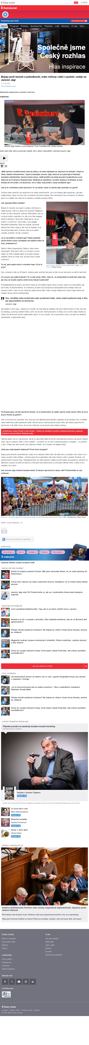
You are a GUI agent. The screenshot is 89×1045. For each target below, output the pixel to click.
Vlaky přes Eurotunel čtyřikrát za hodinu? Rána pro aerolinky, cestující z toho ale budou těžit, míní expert (41, 919)
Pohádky (31, 552)
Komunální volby (8, 942)
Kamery (65, 26)
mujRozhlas (6, 547)
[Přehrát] (4, 158)
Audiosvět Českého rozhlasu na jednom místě (17, 562)
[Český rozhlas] (8, 2)
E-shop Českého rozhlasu (15, 722)
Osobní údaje (15, 1010)
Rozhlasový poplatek (53, 955)
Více (83, 26)
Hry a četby (7, 552)
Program (14, 26)
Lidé (57, 26)
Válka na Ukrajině (9, 939)
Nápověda (49, 942)
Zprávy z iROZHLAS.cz (12, 846)
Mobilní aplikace (8, 969)
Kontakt (48, 952)
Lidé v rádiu (50, 945)
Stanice (5, 945)
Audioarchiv (36, 26)
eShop (4, 948)
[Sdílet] (6, 166)
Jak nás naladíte (51, 939)
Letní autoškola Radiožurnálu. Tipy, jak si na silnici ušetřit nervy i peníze (43, 609)
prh (21, 523)
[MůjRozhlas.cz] (4, 97)
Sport (4, 26)
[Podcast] (2, 166)
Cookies (5, 1010)
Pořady (24, 26)
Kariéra (48, 948)
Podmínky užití (27, 1010)
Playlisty (48, 26)
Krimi (20, 552)
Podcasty (6, 966)
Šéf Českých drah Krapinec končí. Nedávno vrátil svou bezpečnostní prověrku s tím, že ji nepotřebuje (40, 915)
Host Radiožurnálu (8, 86)
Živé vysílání (57, 552)
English (37, 1010)
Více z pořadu (9, 673)
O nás (74, 26)
